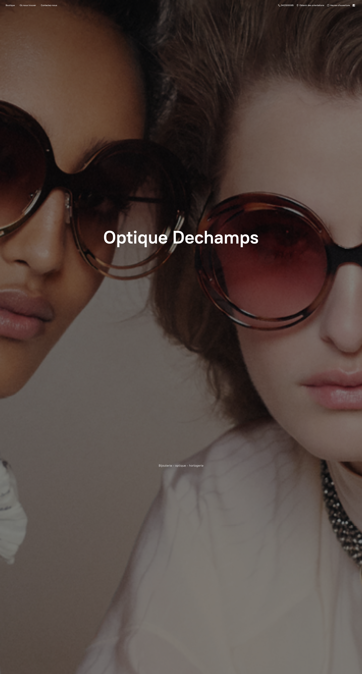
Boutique (10, 5)
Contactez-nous (49, 5)
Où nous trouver (28, 5)
